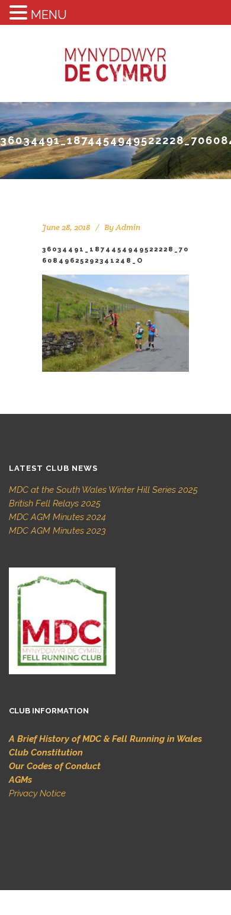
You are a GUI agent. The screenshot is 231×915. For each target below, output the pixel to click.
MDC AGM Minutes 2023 (57, 530)
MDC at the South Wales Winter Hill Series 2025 (103, 489)
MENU (49, 15)
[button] (20, 13)
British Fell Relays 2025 (55, 503)
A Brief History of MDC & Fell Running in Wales (105, 739)
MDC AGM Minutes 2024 (57, 517)
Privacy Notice (37, 793)
